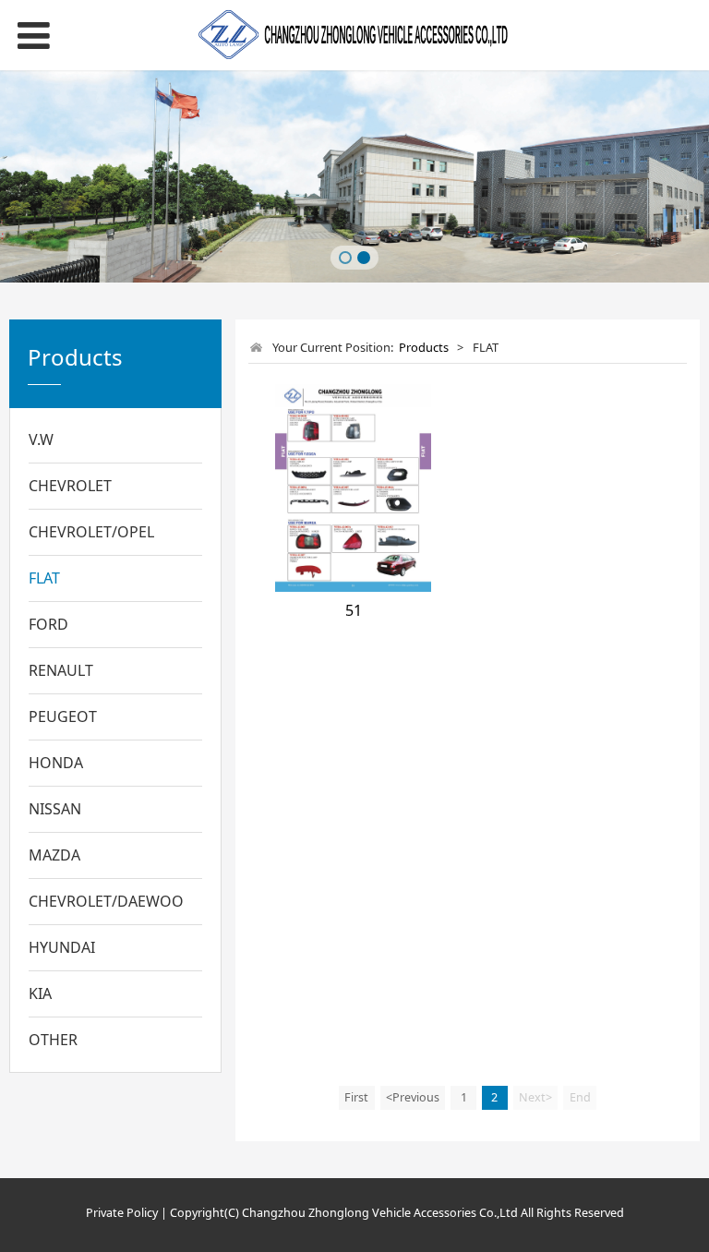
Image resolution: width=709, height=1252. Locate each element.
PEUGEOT (63, 716)
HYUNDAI (62, 947)
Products (424, 347)
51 (353, 610)
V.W (41, 439)
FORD (48, 624)
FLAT (44, 578)
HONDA (56, 762)
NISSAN (55, 809)
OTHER (53, 1039)
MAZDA (54, 855)
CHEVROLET (70, 486)
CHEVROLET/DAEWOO (106, 901)
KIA (40, 993)
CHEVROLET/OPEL (91, 532)
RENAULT (61, 670)
